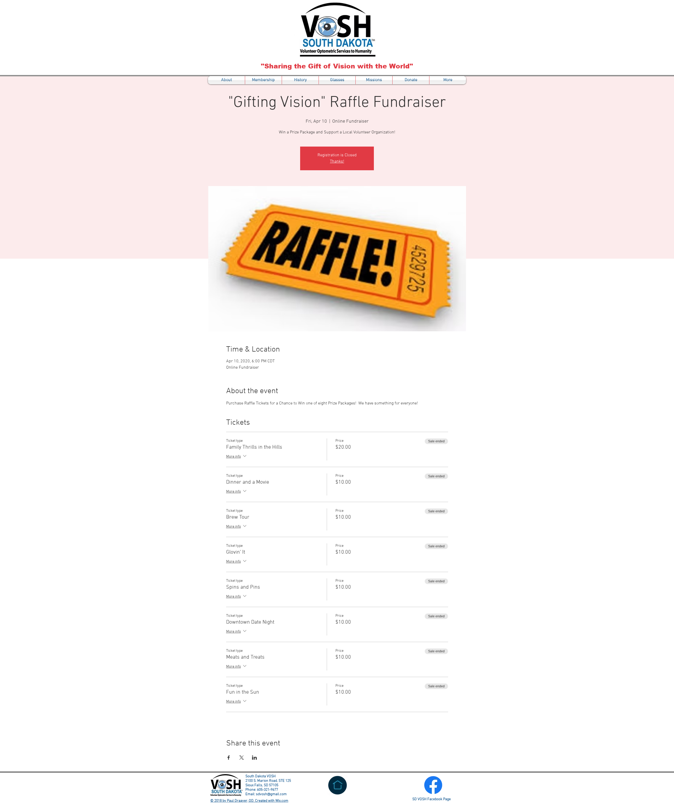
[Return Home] (337, 785)
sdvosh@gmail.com (271, 794)
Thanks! (337, 161)
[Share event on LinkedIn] (254, 757)
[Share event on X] (241, 757)
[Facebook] (433, 785)
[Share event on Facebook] (228, 757)
